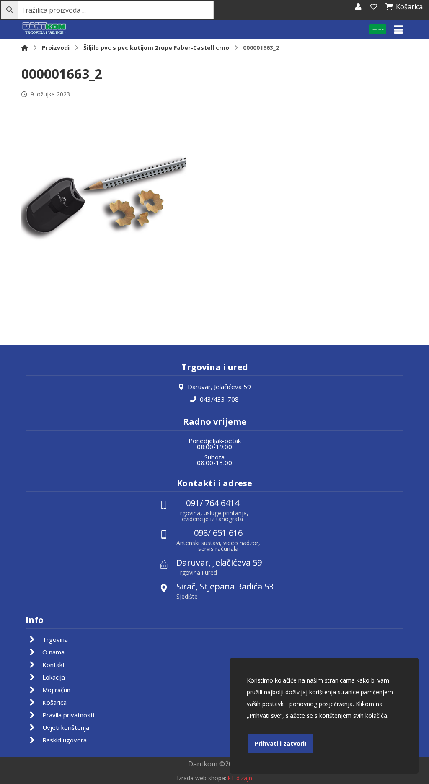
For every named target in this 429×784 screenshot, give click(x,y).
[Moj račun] (358, 6)
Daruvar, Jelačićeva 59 (219, 386)
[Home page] (24, 48)
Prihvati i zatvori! (280, 744)
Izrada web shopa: (201, 778)
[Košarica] (373, 6)
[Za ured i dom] (44, 28)
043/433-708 (219, 399)
